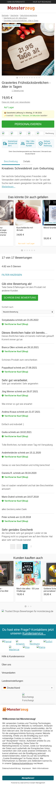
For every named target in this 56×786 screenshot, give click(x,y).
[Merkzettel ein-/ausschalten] (50, 71)
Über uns (6, 664)
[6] (29, 77)
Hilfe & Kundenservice (13, 656)
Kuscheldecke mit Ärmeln (25, 229)
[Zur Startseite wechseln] (21, 8)
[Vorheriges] (4, 50)
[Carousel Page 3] (27, 250)
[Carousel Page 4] (29, 250)
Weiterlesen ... (8, 186)
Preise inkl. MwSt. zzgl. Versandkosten (16, 102)
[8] (34, 77)
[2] (20, 77)
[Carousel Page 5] (32, 250)
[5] (27, 77)
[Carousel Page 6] (34, 250)
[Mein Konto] (50, 8)
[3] (22, 77)
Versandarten (8, 673)
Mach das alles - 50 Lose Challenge (28, 589)
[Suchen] (38, 8)
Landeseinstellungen (12, 681)
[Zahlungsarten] (28, 645)
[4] (24, 77)
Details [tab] (26, 161)
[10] (39, 77)
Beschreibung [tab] (11, 161)
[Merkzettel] (44, 8)
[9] (36, 77)
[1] (17, 78)
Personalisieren (28, 124)
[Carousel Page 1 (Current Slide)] (22, 250)
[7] (32, 77)
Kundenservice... (34, 633)
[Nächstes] (51, 50)
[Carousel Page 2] (24, 250)
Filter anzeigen (12, 275)
